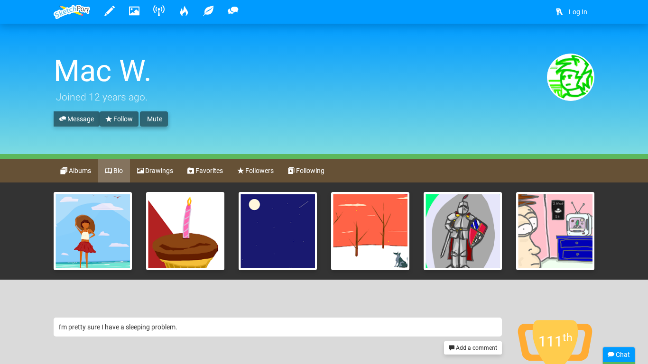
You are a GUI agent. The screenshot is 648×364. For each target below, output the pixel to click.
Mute (154, 119)
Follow (122, 119)
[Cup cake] (185, 231)
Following (309, 170)
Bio (117, 170)
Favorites (208, 170)
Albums (79, 170)
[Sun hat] (93, 231)
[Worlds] (278, 231)
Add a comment (475, 348)
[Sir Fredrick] (463, 231)
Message (80, 119)
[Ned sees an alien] (555, 231)
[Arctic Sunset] (370, 231)
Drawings (158, 170)
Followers (259, 170)
